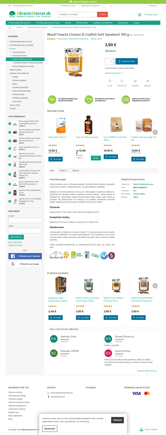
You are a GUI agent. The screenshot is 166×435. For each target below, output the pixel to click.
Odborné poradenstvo (17, 406)
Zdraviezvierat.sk (58, 397)
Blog (10, 419)
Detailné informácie (113, 73)
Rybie (142, 194)
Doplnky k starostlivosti (19, 73)
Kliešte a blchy (15, 70)
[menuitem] (19, 23)
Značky (13, 108)
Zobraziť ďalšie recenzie (146, 371)
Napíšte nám (13, 412)
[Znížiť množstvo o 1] (114, 62)
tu (88, 422)
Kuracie (136, 194)
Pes (134, 191)
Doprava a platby (68, 6)
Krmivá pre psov (18, 52)
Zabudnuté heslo (15, 245)
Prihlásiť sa (16, 237)
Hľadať (102, 14)
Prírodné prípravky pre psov (21, 42)
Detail (96, 158)
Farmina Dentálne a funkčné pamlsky (28, 63)
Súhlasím (117, 420)
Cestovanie (16, 101)
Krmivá (12, 49)
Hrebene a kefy (18, 94)
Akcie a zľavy (15, 105)
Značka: (96, 39)
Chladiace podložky (20, 98)
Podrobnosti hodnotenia (78, 39)
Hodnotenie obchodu (16, 409)
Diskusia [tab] (75, 171)
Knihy (14, 84)
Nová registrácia (15, 242)
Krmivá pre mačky (19, 56)
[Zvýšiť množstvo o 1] (114, 59)
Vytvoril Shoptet (151, 429)
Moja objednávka (15, 416)
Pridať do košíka (128, 61)
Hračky (15, 77)
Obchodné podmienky (90, 6)
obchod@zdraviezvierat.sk (62, 393)
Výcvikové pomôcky (20, 87)
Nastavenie (49, 428)
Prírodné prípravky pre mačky (21, 45)
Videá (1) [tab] (63, 171)
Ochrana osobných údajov (19, 402)
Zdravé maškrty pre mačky (23, 66)
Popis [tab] (52, 171)
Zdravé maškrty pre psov (22, 59)
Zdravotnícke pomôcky (21, 91)
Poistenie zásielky (15, 399)
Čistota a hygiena (19, 80)
